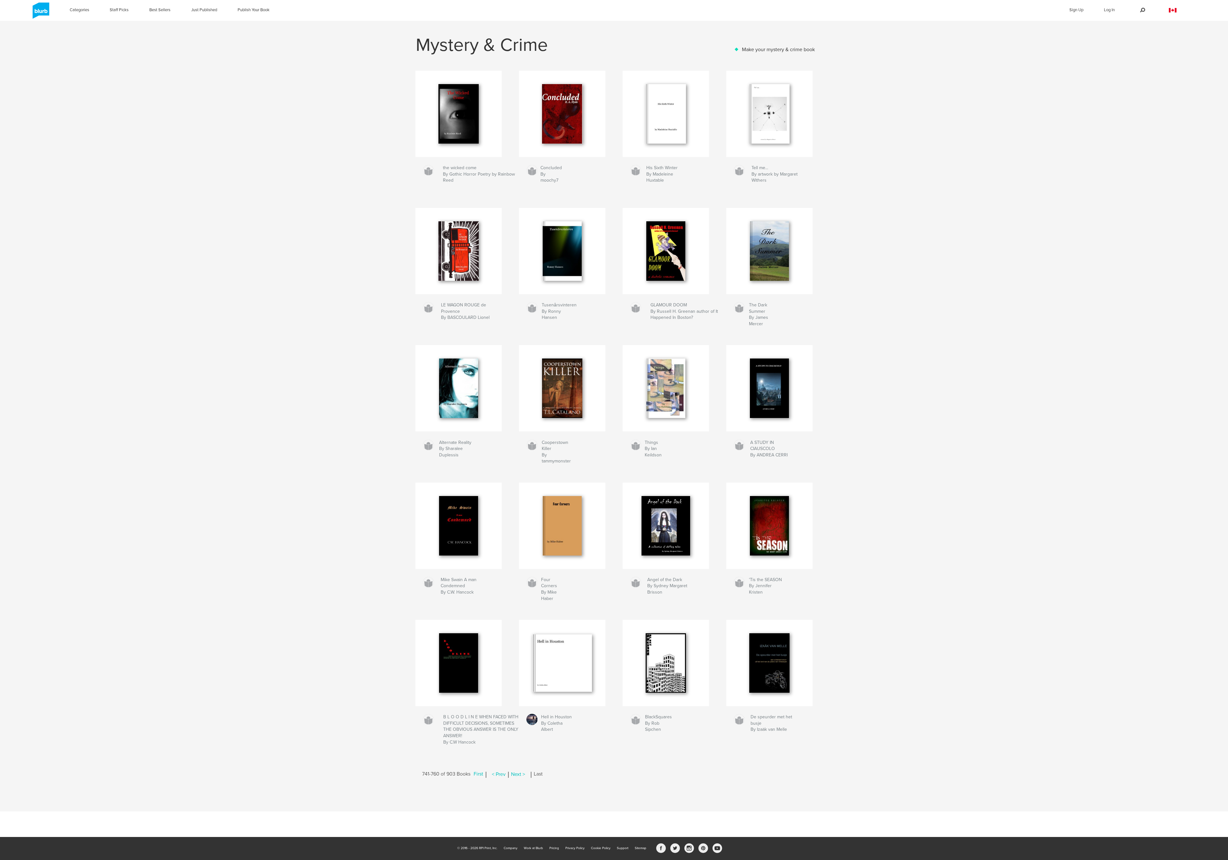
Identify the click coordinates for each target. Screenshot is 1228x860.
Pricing (554, 848)
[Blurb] (40, 13)
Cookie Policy (600, 848)
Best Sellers (159, 9)
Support (622, 848)
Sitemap (640, 848)
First (478, 774)
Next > (518, 774)
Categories (79, 9)
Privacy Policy (575, 848)
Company (510, 848)
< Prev (499, 774)
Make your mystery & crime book (778, 49)
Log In (1109, 9)
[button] (1173, 10)
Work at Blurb (533, 848)
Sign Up (1076, 9)
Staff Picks (119, 9)
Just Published (204, 9)
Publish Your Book (254, 9)
